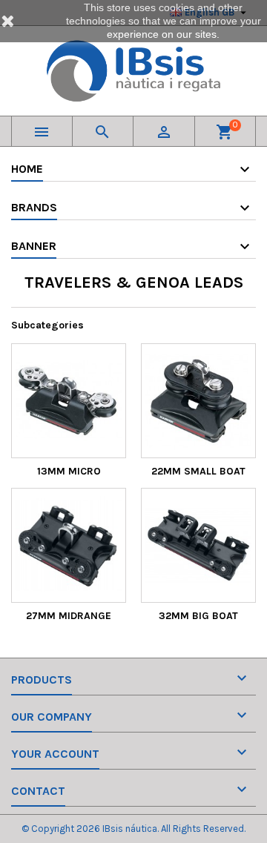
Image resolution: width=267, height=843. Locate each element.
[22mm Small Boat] (198, 400)
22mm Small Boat (198, 471)
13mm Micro (69, 471)
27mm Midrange (68, 615)
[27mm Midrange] (68, 545)
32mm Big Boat (198, 615)
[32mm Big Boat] (198, 545)
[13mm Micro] (68, 400)
